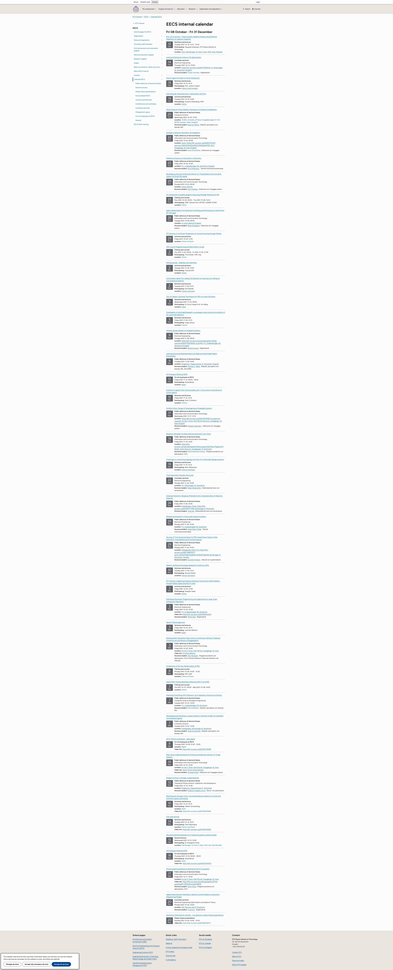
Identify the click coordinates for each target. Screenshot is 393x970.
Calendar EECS (156, 17)
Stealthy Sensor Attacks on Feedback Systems (183, 330)
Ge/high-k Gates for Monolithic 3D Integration (183, 133)
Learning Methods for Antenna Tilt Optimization (183, 57)
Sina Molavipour (193, 169)
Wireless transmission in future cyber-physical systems (186, 516)
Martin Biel (192, 617)
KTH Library (170, 952)
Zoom (184, 307)
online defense (187, 187)
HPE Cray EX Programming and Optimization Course (185, 247)
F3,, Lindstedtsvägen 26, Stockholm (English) (198, 166)
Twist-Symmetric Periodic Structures (179, 475)
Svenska (257, 9)
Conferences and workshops (146, 104)
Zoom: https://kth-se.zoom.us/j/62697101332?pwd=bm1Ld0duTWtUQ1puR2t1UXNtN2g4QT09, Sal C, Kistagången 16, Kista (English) (195, 145)
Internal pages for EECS (142, 32)
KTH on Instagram (205, 947)
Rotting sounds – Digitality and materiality (181, 263)
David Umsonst (193, 348)
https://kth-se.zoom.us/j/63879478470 (197, 863)
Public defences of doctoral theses (148, 83)
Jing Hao (191, 511)
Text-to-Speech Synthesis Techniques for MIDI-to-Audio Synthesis (190, 297)
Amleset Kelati (193, 772)
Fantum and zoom (188, 291)
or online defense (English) (191, 223)
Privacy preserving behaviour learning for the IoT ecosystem (188, 869)
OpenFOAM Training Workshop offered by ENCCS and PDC (187, 682)
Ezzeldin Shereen (194, 560)
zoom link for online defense (193, 770)
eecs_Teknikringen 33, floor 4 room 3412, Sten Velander (202, 52)
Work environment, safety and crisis (147, 67)
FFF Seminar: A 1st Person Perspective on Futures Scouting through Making (193, 233)
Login (258, 2)
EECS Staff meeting (141, 124)
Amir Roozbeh (193, 656)
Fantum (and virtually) (190, 88)
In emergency (171, 960)
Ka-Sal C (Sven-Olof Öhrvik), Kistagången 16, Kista (200, 651)
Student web (145, 2)
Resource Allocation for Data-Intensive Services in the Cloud (188, 434)
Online (184, 104)
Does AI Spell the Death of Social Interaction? (183, 78)
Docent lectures (141, 87)
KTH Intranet (137, 17)
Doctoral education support (144, 55)
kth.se (136, 2)
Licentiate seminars (143, 108)
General (138, 120)
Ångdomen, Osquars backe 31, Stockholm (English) (200, 364)
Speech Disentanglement (175, 622)
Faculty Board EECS (143, 96)
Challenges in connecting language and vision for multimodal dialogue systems (195, 459)
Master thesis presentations (146, 92)
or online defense (189, 653)
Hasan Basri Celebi (194, 529)
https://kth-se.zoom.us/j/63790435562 (197, 829)
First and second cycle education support (146, 49)
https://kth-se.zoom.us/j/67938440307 (197, 614)
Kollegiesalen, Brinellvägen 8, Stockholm (196, 729)
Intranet (155, 2)
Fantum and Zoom (188, 470)
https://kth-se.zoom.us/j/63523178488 (197, 749)
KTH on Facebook (205, 939)
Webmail (169, 943)
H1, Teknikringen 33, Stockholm (193, 485)
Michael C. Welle (194, 366)
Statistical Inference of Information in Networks (183, 158)
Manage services (12, 964)
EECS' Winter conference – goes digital (180, 739)
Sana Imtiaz (192, 887)
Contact (137, 75)
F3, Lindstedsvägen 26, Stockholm (194, 527)
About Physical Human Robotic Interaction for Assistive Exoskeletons (191, 109)
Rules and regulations (141, 40)
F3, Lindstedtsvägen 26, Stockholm (194, 612)
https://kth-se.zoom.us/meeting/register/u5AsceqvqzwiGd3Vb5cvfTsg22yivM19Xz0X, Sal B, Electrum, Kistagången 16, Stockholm (199, 446)
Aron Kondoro (193, 189)
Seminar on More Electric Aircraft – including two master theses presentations (194, 915)
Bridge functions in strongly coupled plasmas (182, 778)
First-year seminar (172, 817)
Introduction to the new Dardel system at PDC (183, 666)
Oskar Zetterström (194, 488)
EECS (146, 17)
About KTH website (239, 965)
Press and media (238, 961)
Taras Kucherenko (194, 731)
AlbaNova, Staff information (176, 939)
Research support (140, 59)
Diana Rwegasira (194, 226)
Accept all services (61, 964)
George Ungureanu (195, 426)
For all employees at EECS (145, 116)
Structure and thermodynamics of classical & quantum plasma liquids (191, 835)
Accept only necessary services (36, 964)
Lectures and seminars (144, 100)
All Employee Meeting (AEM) (176, 374)
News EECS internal (141, 71)
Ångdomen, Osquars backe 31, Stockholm (197, 788)
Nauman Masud (193, 125)
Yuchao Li (191, 910)
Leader (136, 63)
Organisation (138, 36)
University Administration (143, 44)
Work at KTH (236, 956)
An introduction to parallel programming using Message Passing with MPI (192, 195)
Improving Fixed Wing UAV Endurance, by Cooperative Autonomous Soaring (194, 695)
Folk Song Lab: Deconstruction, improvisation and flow (186, 94)
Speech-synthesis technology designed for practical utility (187, 565)
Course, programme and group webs (179, 947)
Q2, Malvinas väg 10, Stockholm (193, 907)
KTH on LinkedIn (205, 943)
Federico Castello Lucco (197, 791)
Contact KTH (237, 952)
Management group (143, 112)
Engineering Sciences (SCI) (143, 952)
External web (170, 956)
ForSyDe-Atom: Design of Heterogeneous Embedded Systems (189, 408)
